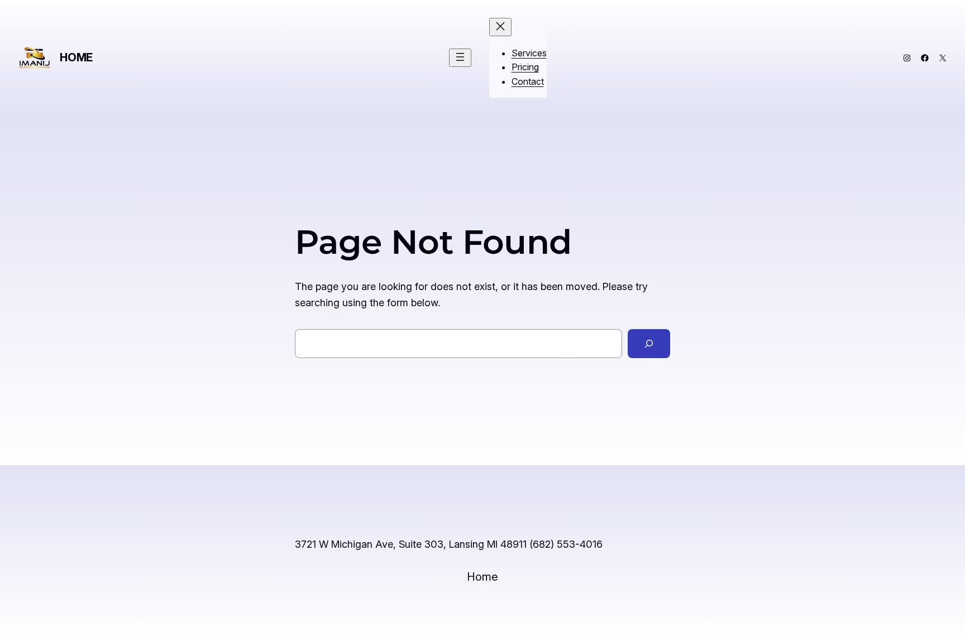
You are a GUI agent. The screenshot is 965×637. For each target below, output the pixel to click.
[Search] (649, 343)
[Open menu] (460, 58)
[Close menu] (500, 27)
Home (76, 57)
